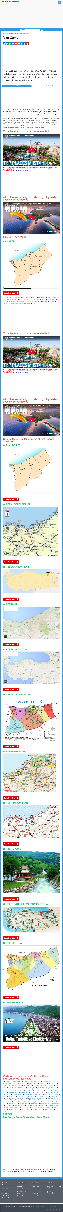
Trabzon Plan (51, 1087)
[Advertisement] (31, 16)
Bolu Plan (8, 1105)
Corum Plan (27, 1102)
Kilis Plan (5, 1100)
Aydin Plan (17, 1081)
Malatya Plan (12, 1103)
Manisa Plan (20, 1087)
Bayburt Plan (35, 1107)
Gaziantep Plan (28, 1094)
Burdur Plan (20, 1098)
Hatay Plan (19, 1090)
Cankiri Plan (17, 1102)
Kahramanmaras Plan (9, 1083)
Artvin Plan (36, 1089)
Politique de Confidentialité (41, 1206)
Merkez (36, 299)
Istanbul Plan (46, 1102)
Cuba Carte (5, 1195)
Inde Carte (36, 1186)
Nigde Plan (14, 1107)
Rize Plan (20, 1096)
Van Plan (32, 1092)
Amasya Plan (6, 1102)
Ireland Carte (21, 1189)
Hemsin (7, 299)
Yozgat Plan (29, 1096)
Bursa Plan (27, 1085)
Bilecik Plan (6, 1094)
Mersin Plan (42, 1100)
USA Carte (5, 1188)
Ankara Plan (6, 1085)
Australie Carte (37, 1189)
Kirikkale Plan (25, 1109)
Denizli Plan (48, 1085)
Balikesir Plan (47, 1089)
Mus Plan (5, 1107)
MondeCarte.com (55, 1186)
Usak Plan (33, 1100)
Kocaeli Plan (51, 1105)
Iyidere (21, 299)
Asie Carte (35, 1182)
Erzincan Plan (46, 1107)
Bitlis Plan (27, 1081)
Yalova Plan (51, 1083)
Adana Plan (17, 1089)
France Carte (21, 1196)
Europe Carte (21, 1182)
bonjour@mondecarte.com (55, 1193)
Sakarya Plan (48, 1109)
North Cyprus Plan (42, 1096)
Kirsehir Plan (40, 1105)
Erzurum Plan (17, 1094)
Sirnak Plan (41, 1087)
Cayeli (34, 297)
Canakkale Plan (37, 1085)
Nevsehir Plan (32, 1083)
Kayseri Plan (48, 1094)
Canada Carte (6, 1191)
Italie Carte (20, 1193)
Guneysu (56, 297)
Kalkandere (28, 299)
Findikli (49, 297)
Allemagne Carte (22, 1191)
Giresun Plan (40, 1098)
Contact (50, 1182)
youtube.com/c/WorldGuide (23, 170)
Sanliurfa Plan (13, 1092)
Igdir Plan (36, 1102)
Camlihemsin (26, 297)
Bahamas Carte (6, 1198)
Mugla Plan (14, 1100)
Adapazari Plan (44, 1103)
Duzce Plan (30, 1098)
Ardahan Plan (10, 1098)
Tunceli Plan (23, 1092)
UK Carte (20, 1186)
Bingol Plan (55, 1103)
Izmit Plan (41, 1092)
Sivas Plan (24, 1100)
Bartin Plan (24, 1107)
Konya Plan (21, 1083)
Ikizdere (14, 299)
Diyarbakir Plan (18, 1105)
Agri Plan (8, 1081)
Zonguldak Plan (7, 1111)
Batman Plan (51, 1092)
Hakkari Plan (46, 1081)
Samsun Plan (49, 1090)
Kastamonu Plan (13, 1109)
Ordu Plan (11, 1096)
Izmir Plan (28, 1090)
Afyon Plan (27, 1089)
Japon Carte (36, 1196)
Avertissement (52, 1206)
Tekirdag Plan (23, 1103)
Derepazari (41, 297)
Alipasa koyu (8, 297)
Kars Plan (39, 1094)
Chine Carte (36, 1193)
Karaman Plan (51, 1098)
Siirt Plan (42, 1083)
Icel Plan (11, 1087)
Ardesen (17, 297)
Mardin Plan (30, 1087)
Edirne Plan (30, 1105)
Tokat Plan (34, 1103)
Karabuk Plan (38, 1090)
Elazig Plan (36, 1081)
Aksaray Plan (53, 1100)
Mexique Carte (6, 1193)
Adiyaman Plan (55, 1096)
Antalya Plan (16, 1085)
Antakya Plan (6, 1089)
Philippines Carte (38, 1191)
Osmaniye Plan (36, 1109)
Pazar (43, 299)
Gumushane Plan (8, 1090)
